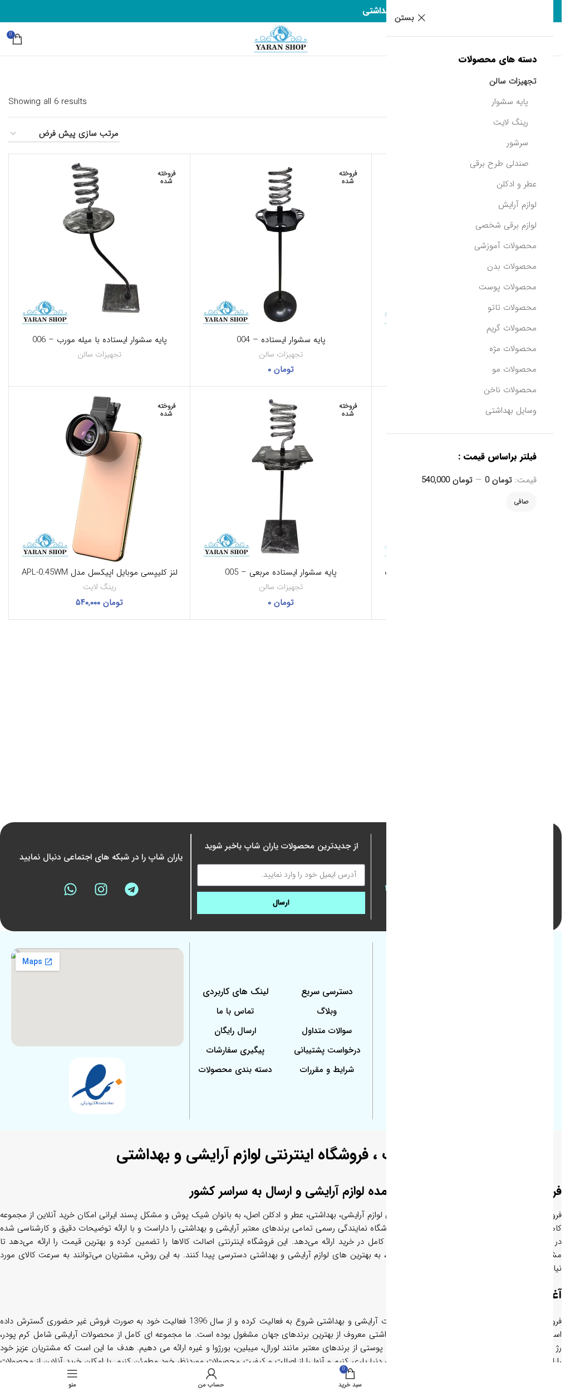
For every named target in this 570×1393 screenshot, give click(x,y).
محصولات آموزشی (505, 246)
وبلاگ (327, 1011)
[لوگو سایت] (281, 38)
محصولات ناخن (510, 390)
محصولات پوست (508, 287)
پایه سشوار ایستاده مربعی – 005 (281, 572)
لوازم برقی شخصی (506, 225)
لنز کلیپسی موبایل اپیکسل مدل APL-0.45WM (100, 572)
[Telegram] (132, 889)
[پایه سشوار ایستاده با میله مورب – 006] (99, 244)
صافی (521, 501)
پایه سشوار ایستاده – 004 (281, 340)
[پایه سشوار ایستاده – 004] (281, 244)
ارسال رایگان (235, 1031)
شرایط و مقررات (327, 1069)
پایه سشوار (510, 101)
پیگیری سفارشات (235, 1050)
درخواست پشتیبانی (327, 1050)
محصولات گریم (512, 328)
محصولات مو (514, 369)
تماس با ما (235, 1011)
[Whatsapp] (71, 889)
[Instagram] (101, 889)
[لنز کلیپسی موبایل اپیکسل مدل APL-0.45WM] (99, 477)
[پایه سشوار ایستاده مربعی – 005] (281, 477)
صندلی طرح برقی (499, 163)
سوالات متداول (327, 1031)
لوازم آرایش (517, 204)
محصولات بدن (512, 266)
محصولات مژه (513, 348)
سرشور (517, 143)
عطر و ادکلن (517, 184)
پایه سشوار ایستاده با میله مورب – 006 (99, 340)
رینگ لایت (510, 122)
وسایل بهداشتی (511, 410)
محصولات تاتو (512, 307)
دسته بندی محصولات (235, 1069)
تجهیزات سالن (513, 81)
